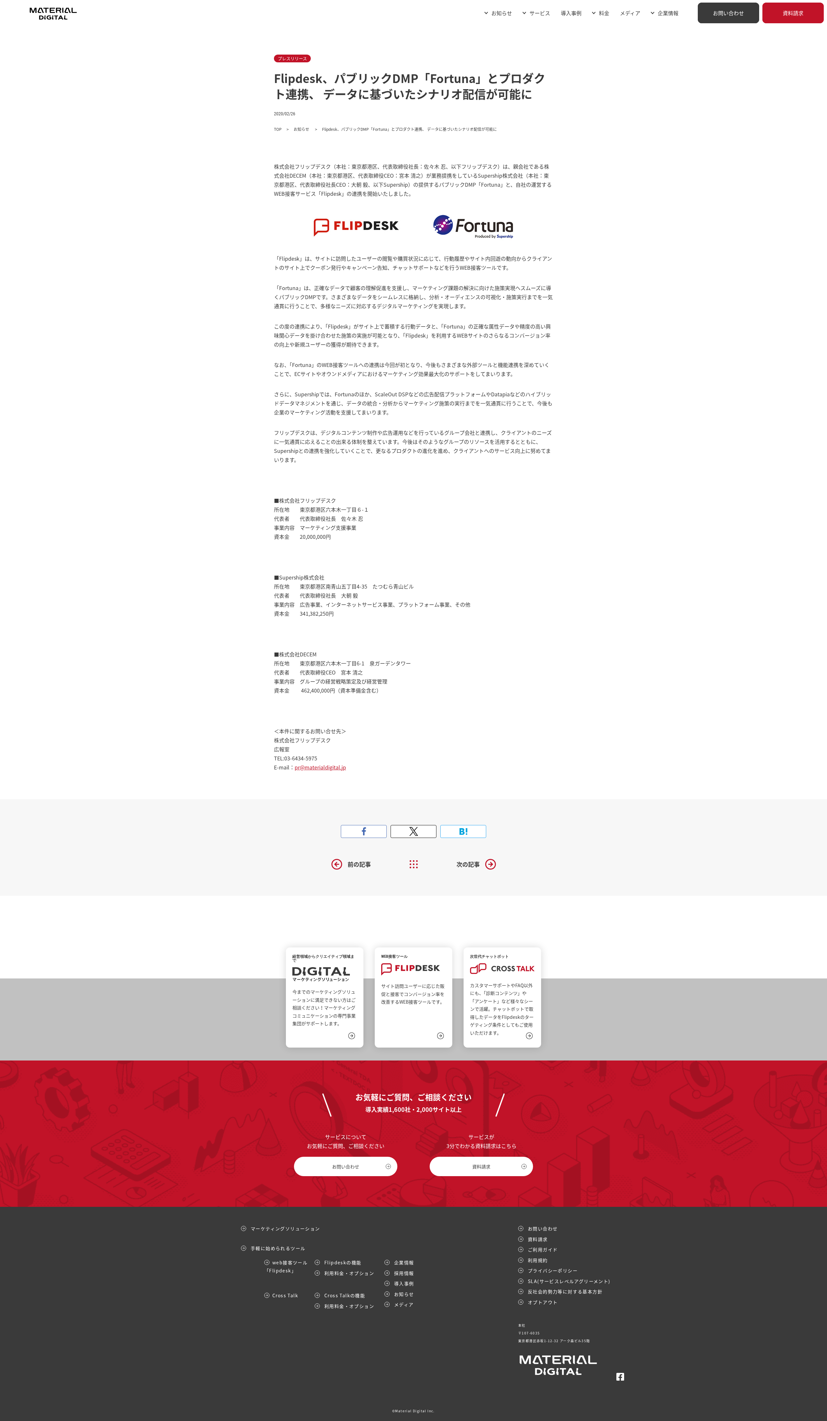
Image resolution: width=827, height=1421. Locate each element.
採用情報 (404, 1273)
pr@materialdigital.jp (320, 767)
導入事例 (571, 13)
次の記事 (468, 864)
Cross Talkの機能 (344, 1295)
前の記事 (359, 864)
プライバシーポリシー (553, 1270)
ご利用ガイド (543, 1249)
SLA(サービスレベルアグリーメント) (569, 1281)
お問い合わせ (728, 13)
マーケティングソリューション (285, 1228)
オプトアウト (543, 1302)
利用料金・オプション (349, 1273)
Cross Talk (285, 1295)
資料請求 (793, 13)
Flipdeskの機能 (342, 1262)
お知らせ (501, 13)
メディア (630, 13)
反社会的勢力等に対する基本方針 (565, 1291)
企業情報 (404, 1262)
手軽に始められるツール (278, 1248)
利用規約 (538, 1260)
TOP (278, 129)
